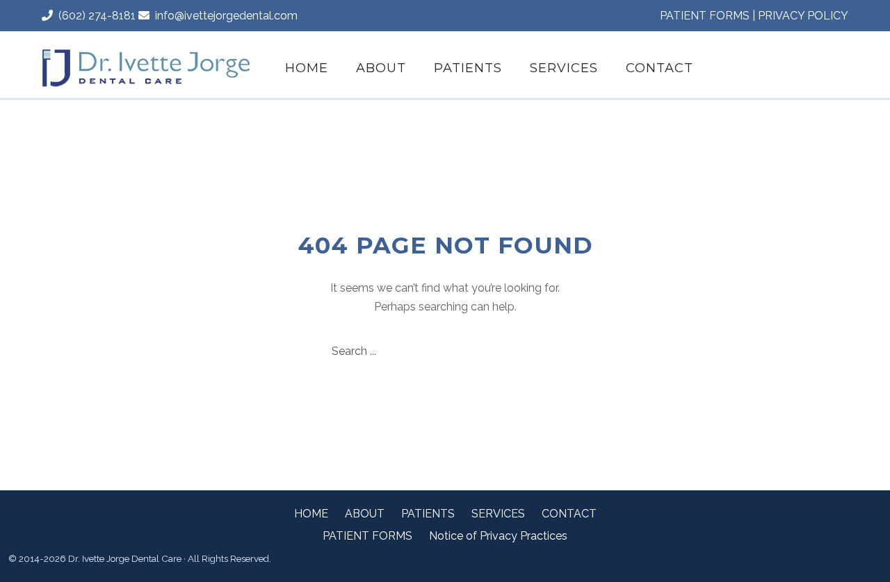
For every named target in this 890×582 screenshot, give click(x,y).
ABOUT (381, 68)
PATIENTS (468, 68)
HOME (306, 68)
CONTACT (659, 68)
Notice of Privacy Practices (498, 535)
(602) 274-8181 (94, 15)
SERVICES (564, 68)
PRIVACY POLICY (803, 15)
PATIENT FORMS (705, 15)
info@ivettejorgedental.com (223, 15)
